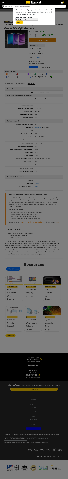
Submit (19, 22)
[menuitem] (3, 2)
